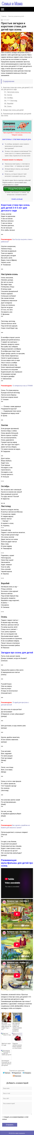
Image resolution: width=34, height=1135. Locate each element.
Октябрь (8, 98)
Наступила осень (11, 92)
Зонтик (8, 95)
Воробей (8, 103)
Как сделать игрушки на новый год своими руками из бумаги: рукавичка (17, 1027)
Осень (8, 106)
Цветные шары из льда (6, 1044)
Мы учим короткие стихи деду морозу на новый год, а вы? (6, 1026)
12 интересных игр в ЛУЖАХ (22, 386)
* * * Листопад (10, 101)
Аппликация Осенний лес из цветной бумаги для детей (6, 1063)
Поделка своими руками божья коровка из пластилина (17, 1046)
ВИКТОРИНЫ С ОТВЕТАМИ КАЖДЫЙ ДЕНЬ (16, 139)
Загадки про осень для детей (12, 110)
